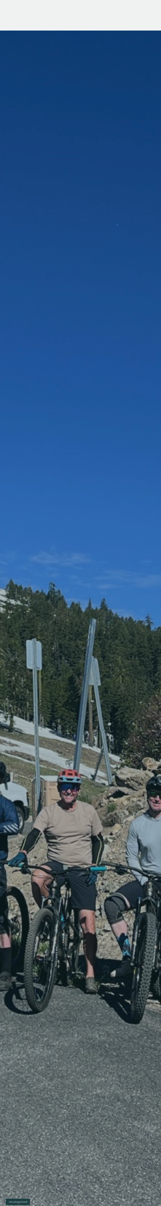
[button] (150, 15)
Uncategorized (18, 1202)
